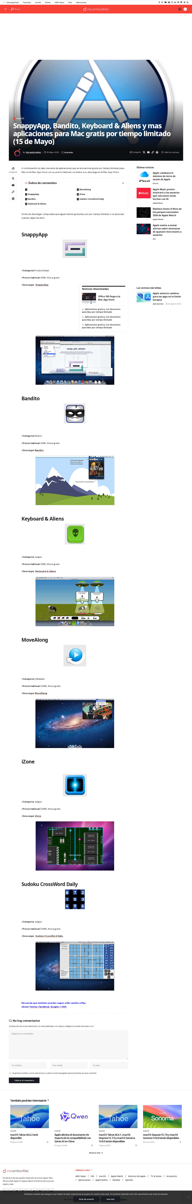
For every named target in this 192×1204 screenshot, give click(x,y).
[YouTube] (165, 2)
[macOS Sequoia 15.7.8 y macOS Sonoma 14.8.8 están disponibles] (162, 1116)
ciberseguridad (12, 2)
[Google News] (169, 2)
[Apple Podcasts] (184, 2)
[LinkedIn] (175, 2)
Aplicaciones (81, 2)
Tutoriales (27, 2)
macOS (38, 2)
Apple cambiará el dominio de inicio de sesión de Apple (164, 176)
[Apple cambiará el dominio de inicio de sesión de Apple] (144, 176)
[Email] (148, 152)
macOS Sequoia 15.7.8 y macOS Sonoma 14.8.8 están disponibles (161, 1136)
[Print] (157, 152)
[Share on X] (144, 152)
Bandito (32, 199)
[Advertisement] (96, 37)
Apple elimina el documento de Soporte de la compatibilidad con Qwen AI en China (73, 1138)
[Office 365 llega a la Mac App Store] (89, 298)
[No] (188, 1197)
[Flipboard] (181, 2)
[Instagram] (172, 2)
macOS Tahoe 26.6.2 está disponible (24, 1136)
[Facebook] (159, 2)
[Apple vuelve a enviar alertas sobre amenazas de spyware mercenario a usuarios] (144, 229)
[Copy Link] (153, 152)
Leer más (111, 1199)
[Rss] (187, 2)
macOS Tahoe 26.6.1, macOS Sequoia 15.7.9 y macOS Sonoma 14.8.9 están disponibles (117, 1138)
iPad (70, 2)
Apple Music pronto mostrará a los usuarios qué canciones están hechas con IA (166, 194)
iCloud (155, 183)
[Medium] (178, 2)
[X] (162, 2)
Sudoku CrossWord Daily (92, 199)
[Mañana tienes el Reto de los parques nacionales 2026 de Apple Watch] (144, 212)
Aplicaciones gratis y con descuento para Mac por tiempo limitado (101, 310)
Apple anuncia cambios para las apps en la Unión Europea (167, 296)
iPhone (48, 2)
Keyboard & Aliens (37, 203)
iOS (154, 239)
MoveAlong (85, 189)
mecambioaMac (33, 152)
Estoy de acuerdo (86, 1199)
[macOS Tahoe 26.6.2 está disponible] (29, 1116)
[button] (15, 9)
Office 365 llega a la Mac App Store (109, 298)
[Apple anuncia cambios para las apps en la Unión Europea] (144, 297)
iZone (82, 194)
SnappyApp (33, 194)
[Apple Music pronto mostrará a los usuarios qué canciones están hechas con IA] (144, 193)
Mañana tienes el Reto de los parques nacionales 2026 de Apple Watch (167, 212)
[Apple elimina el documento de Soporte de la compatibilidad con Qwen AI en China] (74, 1116)
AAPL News (59, 2)
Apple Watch (158, 219)
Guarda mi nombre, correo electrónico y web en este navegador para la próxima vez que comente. (54, 1073)
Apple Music (158, 203)
